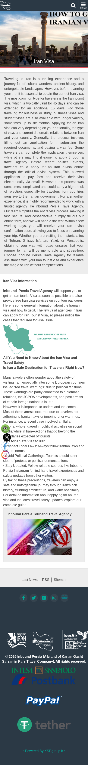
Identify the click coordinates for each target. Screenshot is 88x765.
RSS (45, 580)
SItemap (60, 580)
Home (5, 5)
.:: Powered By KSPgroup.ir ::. (44, 751)
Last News (30, 580)
